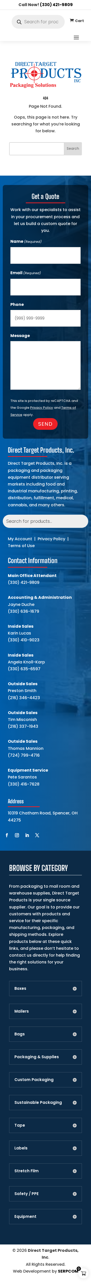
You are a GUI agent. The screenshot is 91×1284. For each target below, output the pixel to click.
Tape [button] (19, 1125)
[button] (76, 37)
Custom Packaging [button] (34, 1079)
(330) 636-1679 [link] (23, 611)
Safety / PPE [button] (26, 1194)
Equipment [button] (25, 1216)
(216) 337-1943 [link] (23, 726)
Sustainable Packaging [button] (38, 1102)
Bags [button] (19, 1034)
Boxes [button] (20, 988)
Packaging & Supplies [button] (36, 1057)
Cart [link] (79, 20)
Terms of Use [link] (21, 546)
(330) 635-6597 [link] (24, 669)
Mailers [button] (21, 1011)
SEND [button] (45, 423)
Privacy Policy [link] (51, 539)
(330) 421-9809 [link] (56, 5)
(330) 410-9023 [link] (23, 640)
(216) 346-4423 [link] (24, 698)
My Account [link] (20, 539)
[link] (72, 20)
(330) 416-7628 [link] (23, 784)
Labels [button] (21, 1148)
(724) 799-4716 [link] (24, 755)
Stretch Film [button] (26, 1171)
